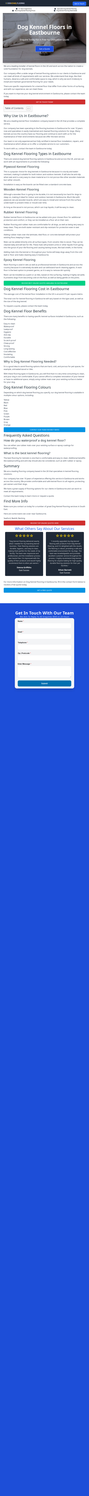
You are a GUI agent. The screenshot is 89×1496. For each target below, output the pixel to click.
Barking (21, 518)
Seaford (7, 518)
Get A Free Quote (44, 590)
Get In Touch (79, 4)
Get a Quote (44, 49)
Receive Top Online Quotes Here (44, 523)
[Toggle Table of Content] (27, 109)
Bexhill (14, 518)
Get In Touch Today (44, 102)
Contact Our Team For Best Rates (44, 430)
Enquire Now (44, 597)
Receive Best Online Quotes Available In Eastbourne (45, 283)
